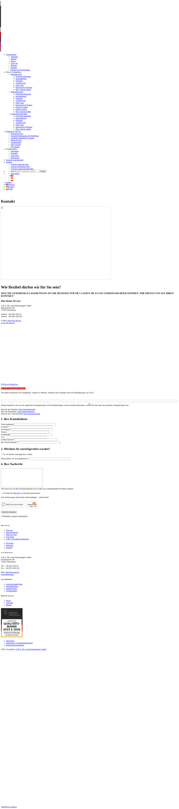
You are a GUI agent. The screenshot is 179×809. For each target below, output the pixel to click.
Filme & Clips (11, 535)
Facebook (9, 543)
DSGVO (16, 493)
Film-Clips (20, 686)
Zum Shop (10, 537)
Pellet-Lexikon (21, 711)
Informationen (21, 680)
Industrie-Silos (11, 589)
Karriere (14, 669)
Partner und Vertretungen (20, 671)
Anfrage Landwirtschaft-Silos (22, 770)
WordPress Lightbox (9, 807)
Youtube (9, 548)
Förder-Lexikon (22, 708)
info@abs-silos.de (14, 321)
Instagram (9, 545)
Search (8, 772)
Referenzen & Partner (24, 689)
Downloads (15, 748)
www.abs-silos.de (8, 323)
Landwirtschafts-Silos (14, 584)
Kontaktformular (7, 574)
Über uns (9, 530)
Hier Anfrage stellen (23, 691)
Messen (9, 605)
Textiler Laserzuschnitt (14, 761)
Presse (8, 601)
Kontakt (9, 763)
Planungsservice (12, 532)
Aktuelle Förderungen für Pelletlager (25, 737)
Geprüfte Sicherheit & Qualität (22, 739)
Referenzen (15, 759)
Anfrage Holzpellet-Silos (20, 768)
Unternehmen (11, 656)
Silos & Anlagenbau (13, 673)
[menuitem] (15, 174)
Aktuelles (9, 603)
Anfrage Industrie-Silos (20, 766)
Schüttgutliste (16, 744)
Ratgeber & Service (13, 733)
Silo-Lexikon (16, 746)
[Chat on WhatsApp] (9, 384)
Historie (14, 667)
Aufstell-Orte (21, 684)
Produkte (19, 682)
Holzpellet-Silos (12, 586)
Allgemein (20, 678)
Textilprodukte (11, 591)
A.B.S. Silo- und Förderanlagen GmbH (31, 649)
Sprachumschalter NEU (15, 777)
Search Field (15, 774)
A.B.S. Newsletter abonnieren (17, 539)
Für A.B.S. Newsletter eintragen (13, 388)
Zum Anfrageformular (26, 409)
